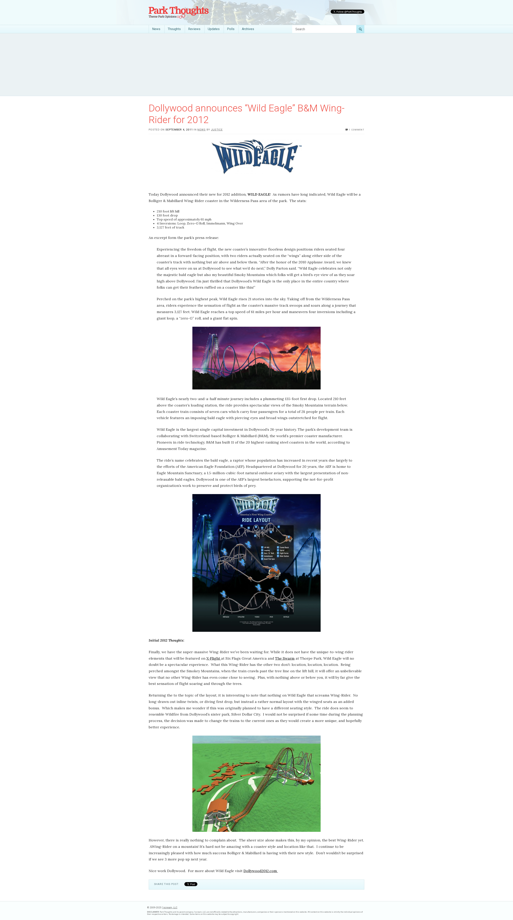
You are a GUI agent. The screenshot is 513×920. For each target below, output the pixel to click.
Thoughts (174, 29)
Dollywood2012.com (260, 870)
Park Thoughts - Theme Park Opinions (179, 12)
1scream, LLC (169, 907)
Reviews (194, 29)
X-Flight (213, 658)
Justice (217, 129)
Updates (214, 29)
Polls (230, 29)
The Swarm (285, 658)
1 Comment (356, 129)
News (156, 29)
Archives (248, 29)
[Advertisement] (256, 64)
